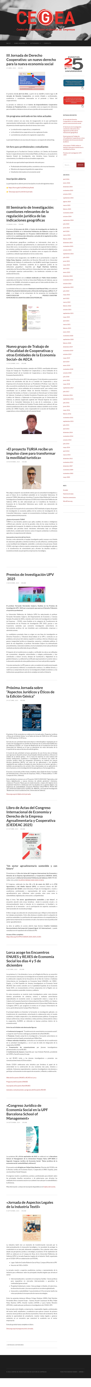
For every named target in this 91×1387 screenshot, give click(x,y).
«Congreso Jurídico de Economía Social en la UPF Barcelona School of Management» (27, 1111)
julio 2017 (66, 391)
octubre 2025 (67, 194)
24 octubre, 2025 (12, 700)
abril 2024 (66, 231)
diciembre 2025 (68, 186)
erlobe (20, 68)
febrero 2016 (67, 414)
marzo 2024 (66, 235)
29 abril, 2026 (11, 68)
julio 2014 (66, 443)
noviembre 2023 (68, 246)
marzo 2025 (66, 205)
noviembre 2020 (68, 335)
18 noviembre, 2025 (13, 462)
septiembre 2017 (68, 388)
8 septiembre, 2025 (12, 1211)
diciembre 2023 (68, 242)
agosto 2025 (67, 201)
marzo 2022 (66, 302)
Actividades (34, 43)
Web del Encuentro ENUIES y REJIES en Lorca (21, 1078)
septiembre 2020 (68, 339)
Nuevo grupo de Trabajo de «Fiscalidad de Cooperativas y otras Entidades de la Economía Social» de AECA (31, 352)
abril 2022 (66, 298)
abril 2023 (66, 268)
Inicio (8, 43)
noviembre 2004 (68, 469)
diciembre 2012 (68, 458)
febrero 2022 (67, 306)
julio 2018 (66, 376)
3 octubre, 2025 (11, 969)
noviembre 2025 (68, 190)
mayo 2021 (66, 317)
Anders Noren (72, 1372)
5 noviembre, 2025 (12, 583)
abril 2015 (66, 429)
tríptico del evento (49, 1187)
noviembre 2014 (68, 436)
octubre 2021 (67, 309)
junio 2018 (66, 380)
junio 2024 (66, 227)
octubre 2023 (67, 250)
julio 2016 (66, 402)
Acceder (65, 490)
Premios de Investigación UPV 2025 (72, 154)
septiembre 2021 (68, 313)
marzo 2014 (66, 455)
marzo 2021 (66, 324)
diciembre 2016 (68, 395)
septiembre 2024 (68, 220)
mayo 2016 (66, 410)
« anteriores (15, 1345)
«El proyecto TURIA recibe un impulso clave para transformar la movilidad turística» (30, 453)
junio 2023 (66, 261)
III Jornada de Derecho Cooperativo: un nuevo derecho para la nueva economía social (31, 59)
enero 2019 (66, 365)
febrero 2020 (67, 343)
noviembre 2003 (68, 473)
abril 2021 (66, 321)
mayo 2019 (66, 358)
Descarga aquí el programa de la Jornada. (19, 1329)
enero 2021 (66, 332)
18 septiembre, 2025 (13, 1122)
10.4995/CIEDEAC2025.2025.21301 (30, 880)
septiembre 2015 (68, 421)
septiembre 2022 (68, 287)
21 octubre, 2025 (12, 829)
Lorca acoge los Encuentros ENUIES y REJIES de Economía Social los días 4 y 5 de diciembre (30, 958)
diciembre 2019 (68, 347)
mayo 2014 (66, 447)
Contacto (47, 43)
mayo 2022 (66, 294)
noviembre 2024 (68, 212)
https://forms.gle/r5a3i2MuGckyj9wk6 (21, 188)
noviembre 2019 (68, 350)
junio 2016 (66, 406)
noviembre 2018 (68, 369)
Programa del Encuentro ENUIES (17, 1082)
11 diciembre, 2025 (12, 363)
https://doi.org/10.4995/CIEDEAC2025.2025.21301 (23, 937)
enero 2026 (66, 183)
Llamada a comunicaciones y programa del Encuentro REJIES (26, 1090)
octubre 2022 (67, 283)
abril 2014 (66, 451)
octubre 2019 (67, 354)
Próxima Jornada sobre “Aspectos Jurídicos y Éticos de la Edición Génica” (30, 692)
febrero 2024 (67, 239)
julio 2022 (66, 291)
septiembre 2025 (68, 198)
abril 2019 (66, 361)
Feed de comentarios (69, 497)
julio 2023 (66, 257)
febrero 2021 (67, 328)
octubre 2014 (67, 440)
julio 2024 (66, 224)
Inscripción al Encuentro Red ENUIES (18, 1086)
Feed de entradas (68, 494)
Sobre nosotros (19, 43)
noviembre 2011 (68, 462)
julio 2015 (66, 425)
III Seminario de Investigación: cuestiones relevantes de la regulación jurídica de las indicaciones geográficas (30, 213)
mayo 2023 (66, 265)
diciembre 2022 (68, 276)
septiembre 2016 (68, 399)
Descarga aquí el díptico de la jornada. (18, 794)
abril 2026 (66, 179)
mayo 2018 (66, 384)
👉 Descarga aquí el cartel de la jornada (19, 192)
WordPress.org (67, 501)
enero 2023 (66, 272)
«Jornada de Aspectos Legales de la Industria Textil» (29, 1204)
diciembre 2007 (68, 466)
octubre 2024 (67, 216)
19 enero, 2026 (11, 224)
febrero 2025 (67, 209)
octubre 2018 (67, 373)
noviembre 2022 (68, 280)
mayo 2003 (66, 477)
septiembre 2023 (68, 253)
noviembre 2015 (68, 417)
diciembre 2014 (68, 432)
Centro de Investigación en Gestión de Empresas (29, 1372)
